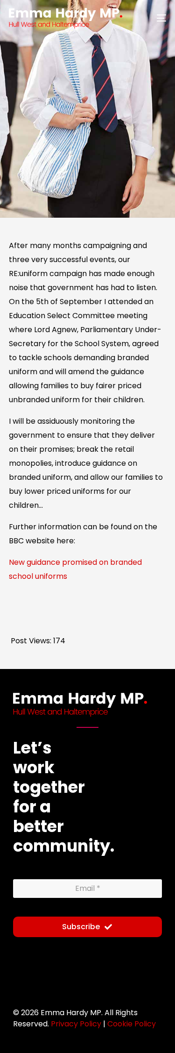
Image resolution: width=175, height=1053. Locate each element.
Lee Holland (26, 179)
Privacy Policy (76, 1023)
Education (112, 179)
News (144, 179)
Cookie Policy (131, 1023)
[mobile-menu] (156, 18)
